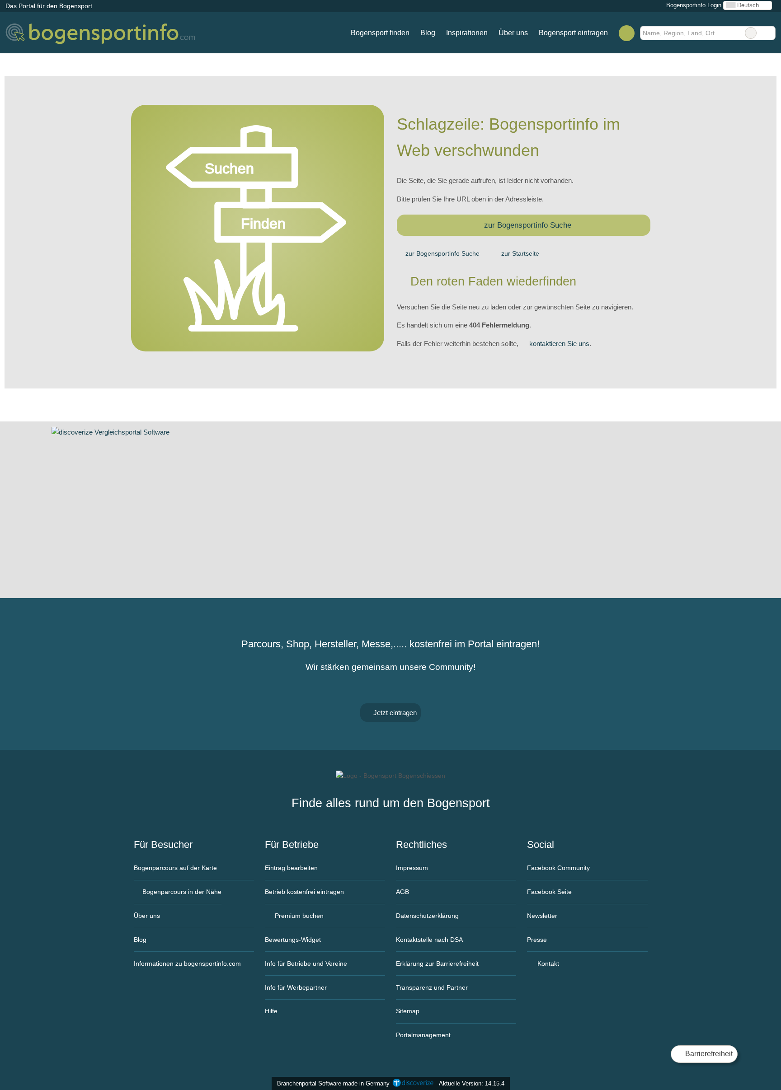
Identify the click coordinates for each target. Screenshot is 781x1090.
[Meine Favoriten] (626, 33)
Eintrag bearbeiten (291, 867)
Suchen (768, 33)
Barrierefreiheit (708, 1053)
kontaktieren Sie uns (559, 343)
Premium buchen (298, 915)
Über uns (513, 33)
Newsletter (542, 915)
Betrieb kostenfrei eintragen (304, 891)
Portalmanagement (423, 1035)
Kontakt (547, 963)
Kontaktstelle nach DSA (429, 939)
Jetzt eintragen (394, 712)
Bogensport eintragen (573, 33)
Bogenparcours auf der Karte (175, 867)
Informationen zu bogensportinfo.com (187, 963)
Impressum (412, 867)
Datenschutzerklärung (427, 915)
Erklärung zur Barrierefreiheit (437, 963)
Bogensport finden (380, 33)
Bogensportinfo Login (692, 5)
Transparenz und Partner (432, 987)
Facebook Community (558, 867)
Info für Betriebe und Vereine (306, 963)
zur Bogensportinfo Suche (527, 224)
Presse (537, 939)
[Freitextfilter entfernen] (751, 33)
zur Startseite (520, 253)
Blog (427, 33)
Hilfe (271, 1011)
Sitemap (407, 1011)
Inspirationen (467, 33)
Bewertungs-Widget (293, 939)
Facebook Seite (549, 891)
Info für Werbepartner (296, 987)
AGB (402, 891)
